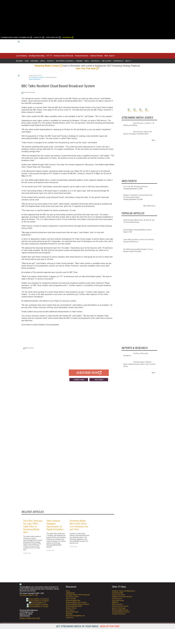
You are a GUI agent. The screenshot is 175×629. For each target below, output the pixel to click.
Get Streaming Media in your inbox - (87, 626)
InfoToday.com (117, 598)
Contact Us (69, 618)
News (42, 61)
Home (27, 61)
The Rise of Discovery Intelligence (135, 354)
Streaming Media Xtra (73, 600)
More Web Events (149, 206)
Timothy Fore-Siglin (37, 77)
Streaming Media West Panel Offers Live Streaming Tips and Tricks (79, 525)
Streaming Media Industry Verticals (77, 604)
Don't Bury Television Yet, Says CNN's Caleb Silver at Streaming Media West (32, 526)
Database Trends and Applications (123, 591)
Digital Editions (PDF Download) (78, 595)
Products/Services (81, 56)
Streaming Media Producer (121, 612)
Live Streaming (21, 56)
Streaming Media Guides (74, 606)
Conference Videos (72, 597)
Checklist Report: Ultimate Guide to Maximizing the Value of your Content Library (139, 364)
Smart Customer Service (120, 606)
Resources (95, 61)
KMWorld (115, 602)
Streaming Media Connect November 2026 (15, 37)
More (153, 140)
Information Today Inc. (27, 595)
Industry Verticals (96, 56)
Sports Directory (52, 37)
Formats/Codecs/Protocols (63, 56)
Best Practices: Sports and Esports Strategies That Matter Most (137, 133)
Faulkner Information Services (122, 597)
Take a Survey (106, 61)
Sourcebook (66, 37)
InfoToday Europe (118, 600)
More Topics (109, 56)
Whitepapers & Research (64, 61)
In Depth (50, 61)
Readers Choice (71, 608)
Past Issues (99, 380)
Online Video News (72, 612)
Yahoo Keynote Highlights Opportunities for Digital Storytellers (55, 525)
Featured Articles (34, 79)
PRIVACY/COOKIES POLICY (28, 618)
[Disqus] (67, 418)
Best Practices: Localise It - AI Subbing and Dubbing (138, 124)
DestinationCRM (117, 593)
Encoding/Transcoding (37, 56)
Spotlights (69, 614)
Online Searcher (117, 604)
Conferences (117, 61)
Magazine (70, 593)
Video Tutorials (71, 598)
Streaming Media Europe (120, 610)
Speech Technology (118, 608)
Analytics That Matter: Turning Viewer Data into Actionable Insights (137, 196)
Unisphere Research (119, 614)
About (127, 61)
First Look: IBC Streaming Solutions (135, 186)
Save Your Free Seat (85, 68)
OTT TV (49, 56)
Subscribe (34, 61)
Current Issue (78, 380)
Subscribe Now (87, 373)
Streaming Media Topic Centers (76, 602)
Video (86, 61)
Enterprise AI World (118, 595)
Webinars (79, 61)
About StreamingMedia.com (75, 616)
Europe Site (38, 37)
